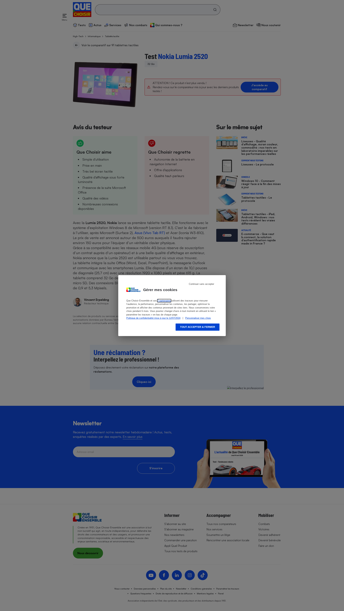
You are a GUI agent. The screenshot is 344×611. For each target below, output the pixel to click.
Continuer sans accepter (201, 284)
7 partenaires (164, 300)
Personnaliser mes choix (198, 318)
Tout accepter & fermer (197, 326)
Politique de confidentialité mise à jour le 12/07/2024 (153, 318)
